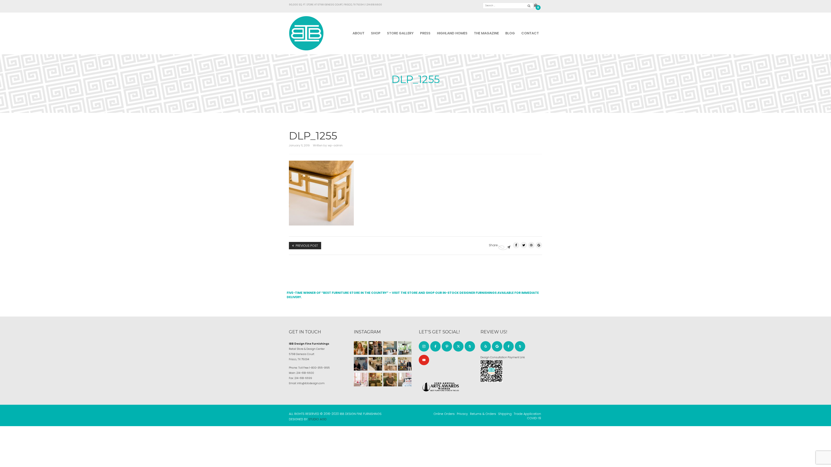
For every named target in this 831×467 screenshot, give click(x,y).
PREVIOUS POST (307, 245)
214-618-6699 (303, 378)
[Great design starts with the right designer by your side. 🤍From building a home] (390, 364)
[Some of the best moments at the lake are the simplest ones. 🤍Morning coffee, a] (405, 348)
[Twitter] (523, 245)
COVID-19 (534, 418)
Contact (530, 33)
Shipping (505, 414)
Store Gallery (400, 33)
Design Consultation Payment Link (502, 357)
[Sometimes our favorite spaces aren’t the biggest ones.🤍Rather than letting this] (360, 379)
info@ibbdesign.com (311, 383)
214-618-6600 (305, 373)
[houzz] (470, 346)
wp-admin (335, 145)
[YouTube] (424, 360)
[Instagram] (424, 346)
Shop (375, 33)
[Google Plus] (539, 245)
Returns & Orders (483, 414)
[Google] (497, 346)
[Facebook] (516, 245)
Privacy (462, 414)
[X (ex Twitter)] (458, 346)
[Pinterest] (531, 245)
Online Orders (444, 414)
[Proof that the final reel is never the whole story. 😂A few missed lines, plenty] (360, 364)
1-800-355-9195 (319, 367)
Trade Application (527, 414)
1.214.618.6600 (374, 4)
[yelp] (485, 346)
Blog (510, 33)
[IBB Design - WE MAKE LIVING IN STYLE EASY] (306, 33)
